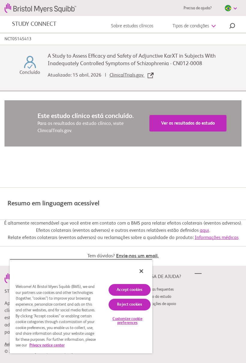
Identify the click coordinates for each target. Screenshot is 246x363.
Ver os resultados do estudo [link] (188, 123)
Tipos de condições (190, 26)
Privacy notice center (46, 345)
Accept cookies (129, 290)
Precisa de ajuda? (198, 8)
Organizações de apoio (157, 304)
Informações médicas (216, 237)
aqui (204, 230)
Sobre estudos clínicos (132, 26)
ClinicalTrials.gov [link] (127, 75)
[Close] (141, 271)
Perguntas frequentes (156, 290)
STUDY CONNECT (34, 24)
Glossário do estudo (155, 297)
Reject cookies (129, 305)
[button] (232, 27)
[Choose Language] (231, 8)
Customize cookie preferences (127, 321)
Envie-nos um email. (137, 256)
